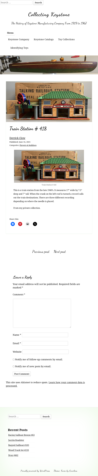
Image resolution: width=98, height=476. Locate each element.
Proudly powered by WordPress (35, 470)
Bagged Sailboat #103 (18, 445)
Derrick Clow (17, 138)
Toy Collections (66, 39)
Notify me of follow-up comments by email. (39, 359)
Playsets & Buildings (28, 145)
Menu (10, 32)
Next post (60, 251)
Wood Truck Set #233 (18, 450)
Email (17, 343)
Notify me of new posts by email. (33, 366)
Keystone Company (18, 39)
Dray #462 (13, 455)
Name (17, 334)
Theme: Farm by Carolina (65, 470)
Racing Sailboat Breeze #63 (21, 435)
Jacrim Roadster (16, 440)
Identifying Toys (19, 47)
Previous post (40, 251)
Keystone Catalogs (44, 39)
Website (17, 351)
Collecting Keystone (49, 14)
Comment (19, 294)
